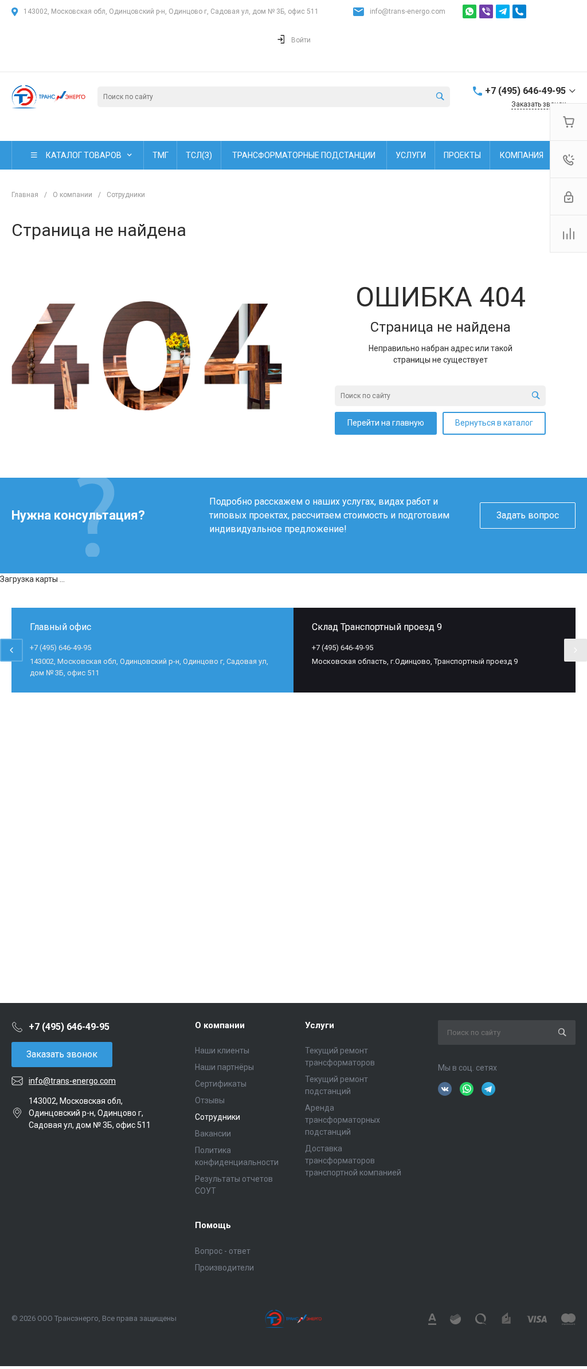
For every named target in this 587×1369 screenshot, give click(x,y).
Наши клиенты (222, 1050)
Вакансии (213, 1133)
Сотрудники (217, 1117)
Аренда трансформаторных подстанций (342, 1119)
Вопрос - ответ (223, 1251)
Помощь (213, 1225)
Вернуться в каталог (494, 422)
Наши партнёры (224, 1067)
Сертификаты (220, 1083)
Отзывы (210, 1100)
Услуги (319, 1025)
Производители (224, 1267)
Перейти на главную (385, 422)
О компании (220, 1025)
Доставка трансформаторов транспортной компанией (353, 1160)
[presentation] (11, 650)
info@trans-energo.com (407, 11)
